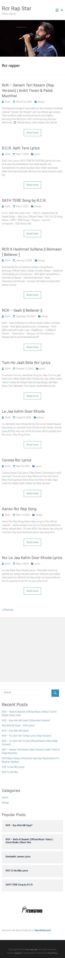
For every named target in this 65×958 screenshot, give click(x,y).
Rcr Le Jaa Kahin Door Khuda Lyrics (32, 558)
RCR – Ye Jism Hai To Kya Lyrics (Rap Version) (26, 735)
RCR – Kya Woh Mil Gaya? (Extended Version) (26, 720)
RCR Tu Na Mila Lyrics (13, 767)
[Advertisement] (32, 649)
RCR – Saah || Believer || (22, 310)
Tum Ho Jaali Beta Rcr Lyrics (26, 362)
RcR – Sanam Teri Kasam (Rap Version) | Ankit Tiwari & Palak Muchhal (28, 90)
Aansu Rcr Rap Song (19, 509)
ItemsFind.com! (43, 930)
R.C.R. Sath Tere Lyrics (21, 148)
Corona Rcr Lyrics (16, 460)
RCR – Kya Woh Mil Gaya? (15, 730)
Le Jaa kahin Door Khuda (23, 411)
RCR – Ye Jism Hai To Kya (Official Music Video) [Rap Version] (30, 743)
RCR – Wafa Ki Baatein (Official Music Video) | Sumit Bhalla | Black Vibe (29, 713)
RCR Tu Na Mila (10, 772)
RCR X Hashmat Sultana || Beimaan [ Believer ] (32, 252)
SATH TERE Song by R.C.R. (24, 200)
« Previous (7, 609)
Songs (41, 101)
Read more (32, 132)
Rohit (7, 101)
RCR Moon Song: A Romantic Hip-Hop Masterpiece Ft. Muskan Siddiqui (30, 760)
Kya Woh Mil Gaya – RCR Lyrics (18, 725)
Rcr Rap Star (16, 8)
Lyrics (37, 154)
